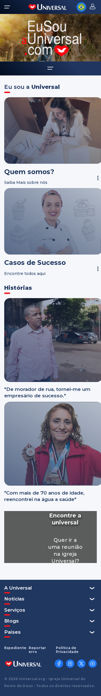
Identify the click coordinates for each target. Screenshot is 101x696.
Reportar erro (37, 650)
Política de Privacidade (67, 650)
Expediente (15, 648)
